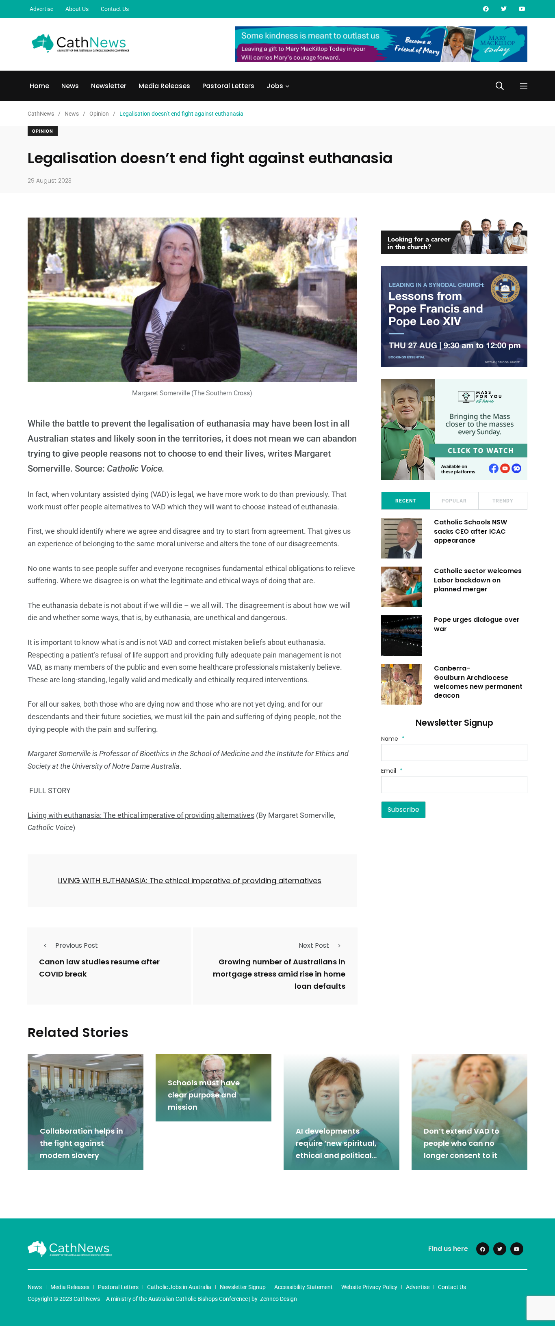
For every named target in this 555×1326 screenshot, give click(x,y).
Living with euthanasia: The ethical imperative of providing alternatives (141, 815)
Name (393, 739)
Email (392, 771)
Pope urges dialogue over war (477, 624)
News (70, 86)
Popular (454, 501)
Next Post (314, 945)
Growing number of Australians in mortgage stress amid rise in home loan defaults (279, 974)
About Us (77, 9)
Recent (405, 501)
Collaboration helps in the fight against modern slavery (81, 1143)
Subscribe (403, 809)
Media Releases (164, 86)
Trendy (502, 501)
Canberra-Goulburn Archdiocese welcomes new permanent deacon (478, 682)
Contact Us (115, 9)
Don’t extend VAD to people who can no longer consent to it (461, 1143)
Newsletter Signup (243, 1287)
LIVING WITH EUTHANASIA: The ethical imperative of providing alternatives (189, 880)
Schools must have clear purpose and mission (204, 1095)
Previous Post (76, 945)
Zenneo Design (278, 1299)
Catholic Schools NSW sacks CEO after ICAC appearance (470, 531)
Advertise (41, 9)
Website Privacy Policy (369, 1287)
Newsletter (108, 86)
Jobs (275, 86)
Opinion (42, 131)
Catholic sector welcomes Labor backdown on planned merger (478, 580)
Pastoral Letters (228, 86)
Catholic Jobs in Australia (179, 1287)
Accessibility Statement (303, 1287)
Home (39, 86)
